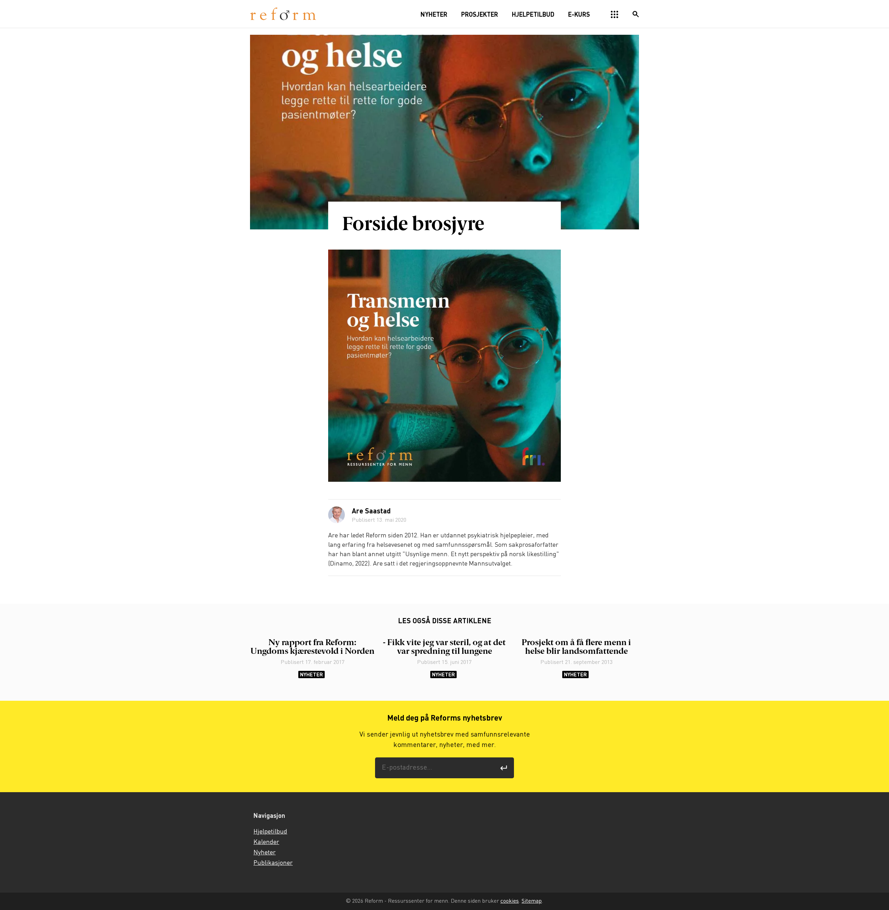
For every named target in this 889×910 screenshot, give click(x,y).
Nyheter (311, 674)
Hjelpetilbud (270, 832)
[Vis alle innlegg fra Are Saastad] (336, 514)
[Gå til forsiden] (283, 14)
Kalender (266, 842)
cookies (509, 901)
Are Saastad (371, 511)
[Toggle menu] (614, 14)
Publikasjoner (273, 863)
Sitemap (532, 901)
